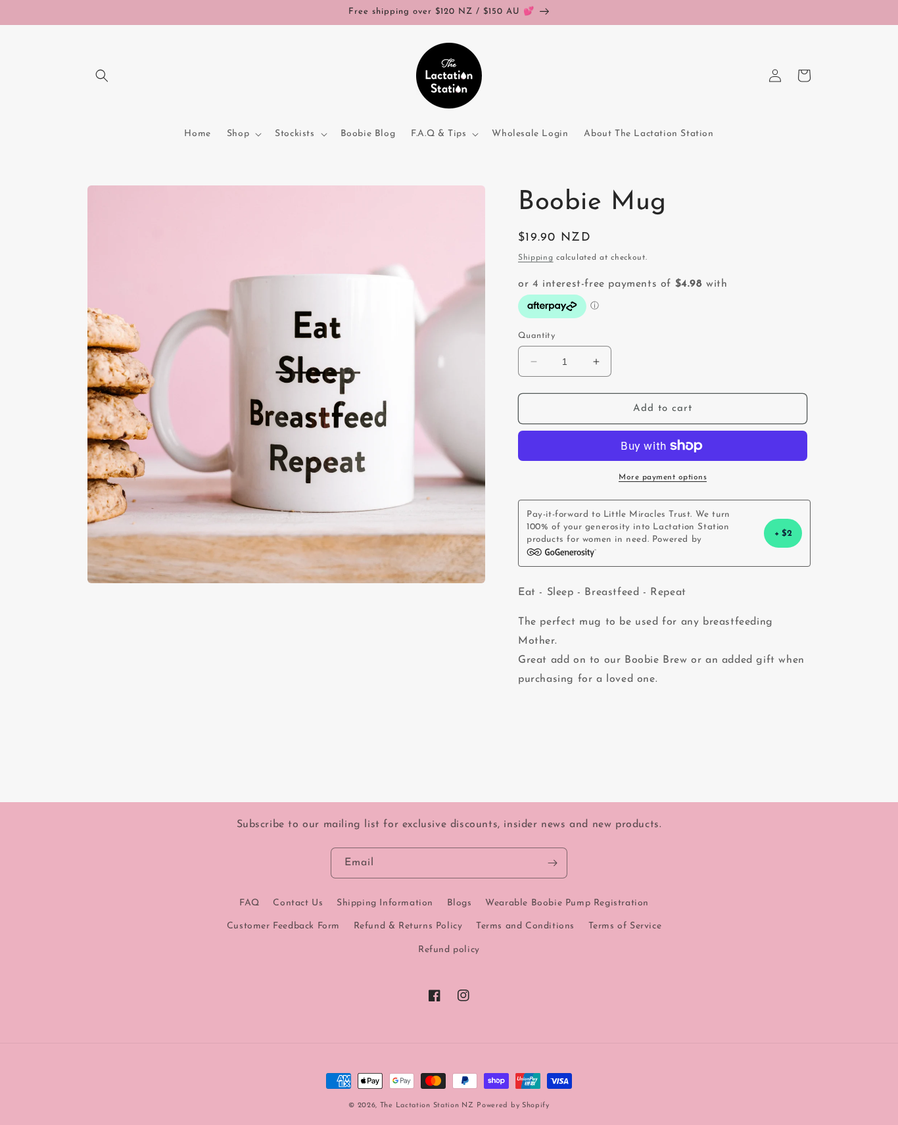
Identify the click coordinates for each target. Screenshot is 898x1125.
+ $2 (783, 533)
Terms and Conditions (525, 926)
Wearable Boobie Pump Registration (567, 903)
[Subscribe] (552, 863)
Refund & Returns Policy (408, 926)
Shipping (536, 258)
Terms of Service (625, 926)
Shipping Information (385, 903)
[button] (101, 75)
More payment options (663, 477)
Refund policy (449, 950)
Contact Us (298, 903)
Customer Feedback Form (283, 926)
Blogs (459, 903)
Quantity (536, 335)
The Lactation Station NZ (427, 1105)
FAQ (249, 903)
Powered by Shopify (513, 1105)
